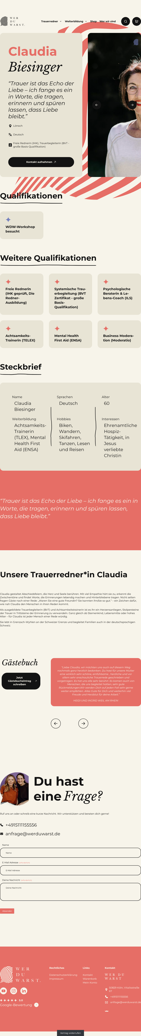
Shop (93, 21)
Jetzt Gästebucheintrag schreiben (19, 681)
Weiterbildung (74, 21)
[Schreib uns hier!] (128, 518)
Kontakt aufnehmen (39, 162)
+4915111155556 (119, 996)
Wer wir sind (107, 21)
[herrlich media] (107, 1011)
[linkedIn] (24, 991)
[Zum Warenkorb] (136, 21)
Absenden (7, 911)
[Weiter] (83, 723)
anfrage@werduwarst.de (125, 1002)
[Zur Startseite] (12, 21)
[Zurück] (56, 723)
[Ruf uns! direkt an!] (128, 527)
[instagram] (13, 991)
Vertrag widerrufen (70, 1033)
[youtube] (3, 991)
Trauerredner (49, 21)
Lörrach (18, 125)
